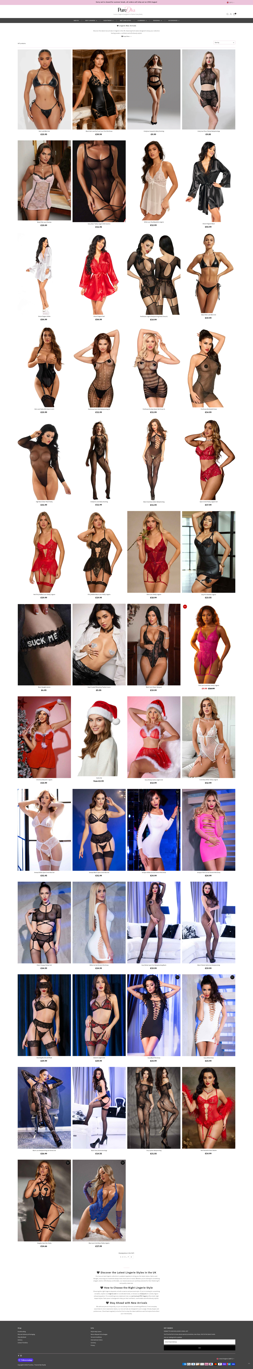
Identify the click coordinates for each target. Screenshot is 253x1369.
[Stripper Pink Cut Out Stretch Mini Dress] (208, 830)
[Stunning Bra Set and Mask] (44, 1015)
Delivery (20, 1340)
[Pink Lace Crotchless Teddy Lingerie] (208, 644)
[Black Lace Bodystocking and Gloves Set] (44, 1108)
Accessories (173, 20)
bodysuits (143, 1294)
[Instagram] (21, 1356)
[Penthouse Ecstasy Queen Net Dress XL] (153, 366)
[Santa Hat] (99, 736)
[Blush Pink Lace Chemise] (44, 180)
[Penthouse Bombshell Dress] (208, 366)
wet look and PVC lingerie (139, 1296)
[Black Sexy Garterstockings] (99, 1108)
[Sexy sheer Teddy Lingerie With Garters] (99, 181)
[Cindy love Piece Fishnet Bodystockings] (208, 89)
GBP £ (231, 2)
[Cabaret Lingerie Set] (99, 1015)
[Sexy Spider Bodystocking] (153, 1108)
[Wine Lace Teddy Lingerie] (153, 552)
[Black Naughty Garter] (44, 644)
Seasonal (156, 20)
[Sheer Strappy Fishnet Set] (44, 922)
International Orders (96, 1340)
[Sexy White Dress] (208, 1015)
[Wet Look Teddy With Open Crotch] (44, 366)
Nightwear (108, 20)
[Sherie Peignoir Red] (99, 274)
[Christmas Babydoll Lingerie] (44, 737)
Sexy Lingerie (90, 20)
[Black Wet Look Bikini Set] (208, 273)
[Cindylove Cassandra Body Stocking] (153, 89)
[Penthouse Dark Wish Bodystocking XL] (99, 366)
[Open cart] (234, 14)
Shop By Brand (22, 1337)
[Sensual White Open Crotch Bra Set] (44, 830)
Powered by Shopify (40, 1365)
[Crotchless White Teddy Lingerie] (208, 737)
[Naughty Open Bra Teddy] (44, 1200)
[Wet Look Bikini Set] (44, 89)
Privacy (93, 1345)
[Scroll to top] (249, 1364)
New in (76, 20)
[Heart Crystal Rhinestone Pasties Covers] (99, 644)
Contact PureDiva (23, 1343)
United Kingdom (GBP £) (226, 1359)
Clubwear (141, 20)
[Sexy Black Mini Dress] (153, 1015)
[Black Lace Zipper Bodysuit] (153, 644)
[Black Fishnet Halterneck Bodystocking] (208, 922)
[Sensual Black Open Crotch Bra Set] (99, 830)
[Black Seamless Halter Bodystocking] (153, 459)
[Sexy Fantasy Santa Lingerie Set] (153, 737)
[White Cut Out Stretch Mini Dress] (99, 922)
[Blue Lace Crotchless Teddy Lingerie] (99, 1200)
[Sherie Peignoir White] (44, 274)
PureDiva (30, 1365)
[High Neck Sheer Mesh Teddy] (44, 459)
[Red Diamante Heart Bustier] (208, 1108)
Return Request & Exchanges (99, 1334)
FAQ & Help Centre (96, 1331)
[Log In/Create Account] (231, 14)
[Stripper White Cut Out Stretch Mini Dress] (153, 830)
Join (199, 1348)
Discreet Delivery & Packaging (26, 1334)
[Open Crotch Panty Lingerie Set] (208, 459)
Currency (93, 1343)
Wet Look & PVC (125, 20)
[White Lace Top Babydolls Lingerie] (153, 180)
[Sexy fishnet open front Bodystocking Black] (153, 922)
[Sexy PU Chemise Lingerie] (208, 552)
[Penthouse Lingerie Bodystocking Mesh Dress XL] (153, 274)
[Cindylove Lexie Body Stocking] (99, 459)
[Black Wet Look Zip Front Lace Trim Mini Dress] (99, 89)
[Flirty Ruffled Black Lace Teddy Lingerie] (99, 552)
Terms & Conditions (96, 1337)
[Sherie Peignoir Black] (208, 181)
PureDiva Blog (22, 1331)
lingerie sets (112, 1294)
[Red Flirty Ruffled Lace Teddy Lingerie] (44, 552)
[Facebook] (18, 1356)
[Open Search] (227, 14)
